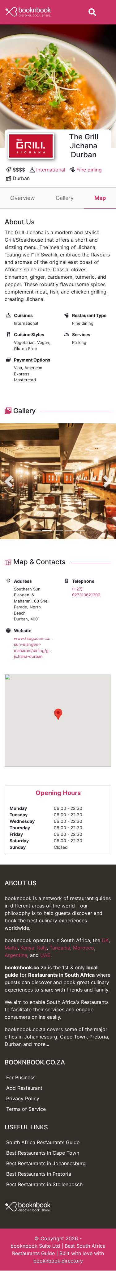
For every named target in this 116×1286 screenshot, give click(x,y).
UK (105, 940)
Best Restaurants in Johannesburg (46, 1163)
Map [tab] (100, 198)
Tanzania (59, 948)
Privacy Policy (22, 1098)
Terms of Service (26, 1109)
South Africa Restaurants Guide (42, 1142)
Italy (42, 948)
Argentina (16, 955)
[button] (8, 481)
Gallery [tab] (65, 198)
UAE (45, 955)
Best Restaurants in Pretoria (38, 1174)
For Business (20, 1077)
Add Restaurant (24, 1088)
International (50, 170)
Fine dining (89, 170)
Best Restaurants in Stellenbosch (44, 1184)
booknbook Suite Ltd (35, 1246)
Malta (11, 948)
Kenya (27, 948)
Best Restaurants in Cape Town (42, 1153)
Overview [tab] (22, 198)
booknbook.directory (58, 1261)
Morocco (83, 948)
